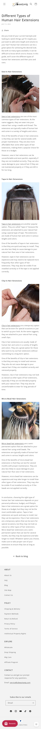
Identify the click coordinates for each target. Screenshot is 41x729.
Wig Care (7, 657)
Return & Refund (11, 619)
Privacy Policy (9, 624)
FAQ (6, 580)
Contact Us (8, 595)
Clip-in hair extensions (11, 325)
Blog (6, 585)
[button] (4, 4)
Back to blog (22, 556)
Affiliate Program (11, 662)
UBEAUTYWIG (23, 725)
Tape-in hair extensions (11, 224)
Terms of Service (11, 629)
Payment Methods (11, 614)
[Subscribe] (33, 702)
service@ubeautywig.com (20, 682)
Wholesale (8, 647)
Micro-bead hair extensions (13, 443)
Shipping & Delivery (12, 609)
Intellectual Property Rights (15, 634)
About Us (8, 575)
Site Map (7, 590)
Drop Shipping (10, 652)
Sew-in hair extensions (11, 116)
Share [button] (6, 30)
